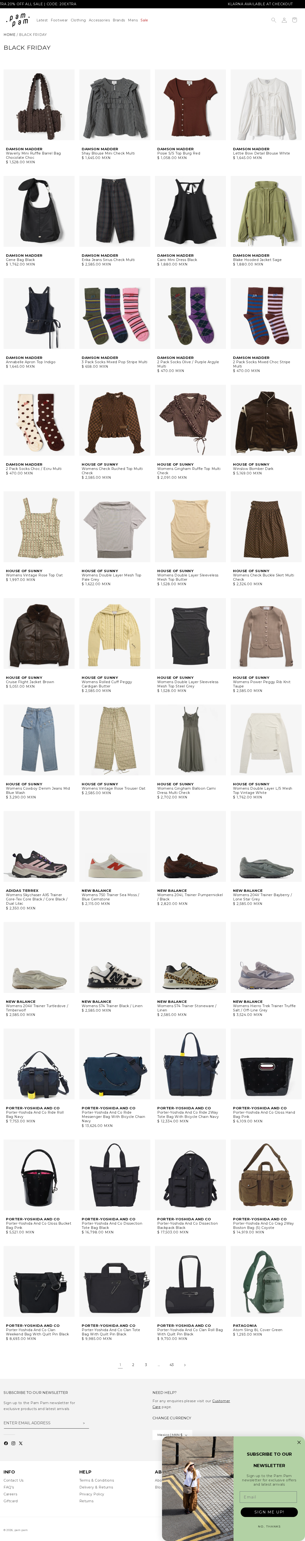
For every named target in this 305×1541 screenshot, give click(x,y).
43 (172, 1365)
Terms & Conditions (96, 1480)
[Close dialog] (299, 1442)
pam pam (21, 1530)
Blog (159, 1487)
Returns (86, 1501)
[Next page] (184, 1365)
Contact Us (14, 1480)
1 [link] (120, 1365)
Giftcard (11, 1501)
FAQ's (9, 1487)
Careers (10, 1494)
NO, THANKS (269, 1526)
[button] (80, 20)
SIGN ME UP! (269, 1512)
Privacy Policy (91, 1494)
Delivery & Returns (96, 1487)
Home (9, 35)
